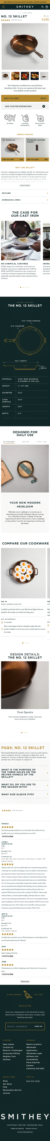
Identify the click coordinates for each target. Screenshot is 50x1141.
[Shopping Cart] (47, 7)
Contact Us (8, 1047)
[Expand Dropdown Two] (47, 785)
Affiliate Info (32, 1056)
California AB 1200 (35, 1068)
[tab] (22, 643)
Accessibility (32, 1059)
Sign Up (38, 1026)
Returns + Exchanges (12, 1050)
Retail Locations (34, 1044)
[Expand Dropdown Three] (47, 794)
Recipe (25, 442)
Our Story (7, 1084)
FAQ (5, 1087)
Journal (6, 1093)
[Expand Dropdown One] (47, 773)
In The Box (9, 442)
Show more (25, 981)
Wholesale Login (34, 1053)
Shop (5, 1081)
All (19, 13)
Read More (25, 185)
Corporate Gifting (11, 1053)
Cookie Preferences (25, 1132)
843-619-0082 (33, 1081)
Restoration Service (12, 1090)
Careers (30, 1065)
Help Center (8, 1044)
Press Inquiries (33, 1062)
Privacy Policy (31, 1128)
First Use (42, 442)
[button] (11, 20)
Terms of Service (17, 1128)
